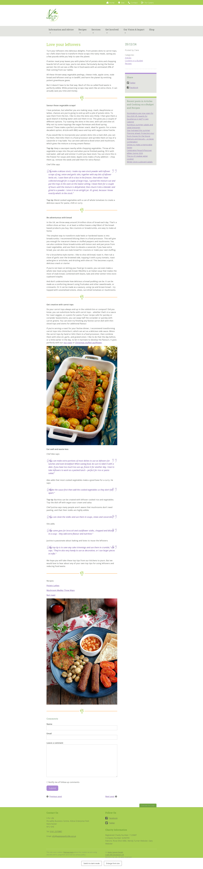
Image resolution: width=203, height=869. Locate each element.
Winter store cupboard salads (140, 162)
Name (49, 724)
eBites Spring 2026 (135, 153)
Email (49, 733)
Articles (128, 58)
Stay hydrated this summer (138, 130)
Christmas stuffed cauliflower (88, 342)
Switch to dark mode (92, 863)
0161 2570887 (56, 831)
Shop (151, 29)
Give (122, 2)
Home (111, 2)
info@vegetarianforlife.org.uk (64, 836)
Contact (134, 2)
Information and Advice (61, 29)
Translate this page (148, 806)
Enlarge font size (113, 863)
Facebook (113, 818)
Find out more (68, 852)
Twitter (112, 823)
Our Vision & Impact (134, 29)
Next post (109, 796)
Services (96, 29)
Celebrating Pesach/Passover (139, 150)
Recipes (82, 29)
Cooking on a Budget (134, 60)
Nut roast (51, 595)
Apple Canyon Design (115, 852)
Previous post (55, 796)
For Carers (149, 2)
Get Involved (112, 29)
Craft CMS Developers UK (114, 855)
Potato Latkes (53, 585)
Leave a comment (55, 743)
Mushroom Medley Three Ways (61, 590)
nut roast (68, 342)
